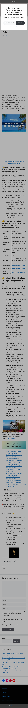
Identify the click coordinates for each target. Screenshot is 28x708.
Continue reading (14, 26)
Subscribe (20, 22)
